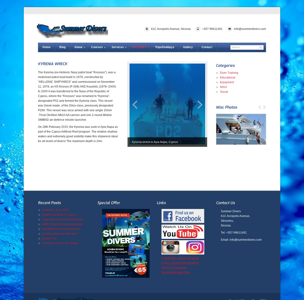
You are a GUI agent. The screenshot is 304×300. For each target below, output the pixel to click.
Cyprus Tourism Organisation (180, 263)
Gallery (188, 47)
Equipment (227, 82)
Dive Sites (139, 47)
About (78, 47)
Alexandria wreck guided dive (61, 229)
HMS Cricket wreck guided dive (62, 224)
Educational (227, 77)
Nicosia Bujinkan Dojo (176, 272)
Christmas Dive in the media (60, 243)
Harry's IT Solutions (174, 267)
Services (118, 47)
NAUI (223, 87)
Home (47, 47)
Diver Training (229, 72)
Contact (207, 47)
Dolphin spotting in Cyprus (59, 215)
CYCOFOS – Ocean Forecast (180, 258)
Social (224, 91)
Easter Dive (49, 238)
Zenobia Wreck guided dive (59, 233)
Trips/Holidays (164, 47)
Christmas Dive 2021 (55, 210)
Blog (62, 47)
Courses (97, 47)
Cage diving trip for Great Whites (63, 219)
